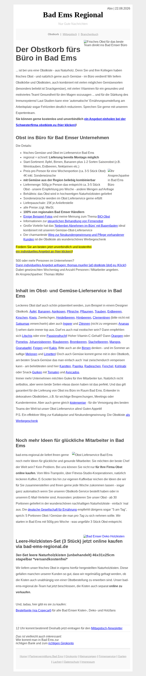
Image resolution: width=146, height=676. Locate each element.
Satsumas (22, 323)
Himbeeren (83, 317)
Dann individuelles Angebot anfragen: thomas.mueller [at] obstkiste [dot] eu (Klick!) (71, 265)
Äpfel (32, 311)
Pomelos (22, 342)
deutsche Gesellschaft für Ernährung (52, 509)
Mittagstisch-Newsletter (106, 628)
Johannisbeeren (40, 342)
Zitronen (84, 323)
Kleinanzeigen (87, 656)
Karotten (65, 366)
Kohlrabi (120, 366)
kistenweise (78, 402)
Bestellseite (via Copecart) (33, 610)
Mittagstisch (70, 34)
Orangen (117, 335)
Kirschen (22, 317)
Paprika (77, 366)
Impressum (88, 661)
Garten (122, 656)
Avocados (72, 372)
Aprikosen (58, 311)
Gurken (37, 372)
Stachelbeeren (98, 342)
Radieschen (92, 366)
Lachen (57, 661)
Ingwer (67, 323)
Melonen (31, 354)
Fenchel (107, 366)
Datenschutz (71, 661)
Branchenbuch (89, 34)
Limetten (50, 354)
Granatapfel (24, 348)
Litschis (27, 335)
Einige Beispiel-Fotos (37, 216)
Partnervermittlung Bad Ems (46, 656)
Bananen (44, 311)
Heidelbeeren (65, 317)
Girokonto (71, 656)
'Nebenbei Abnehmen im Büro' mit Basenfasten (86, 225)
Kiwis (33, 317)
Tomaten (53, 372)
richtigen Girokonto (61, 643)
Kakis (53, 348)
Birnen (86, 348)
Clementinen (101, 317)
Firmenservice (107, 656)
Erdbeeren (114, 311)
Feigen (38, 348)
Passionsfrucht (57, 335)
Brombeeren (78, 342)
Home (23, 656)
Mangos (115, 342)
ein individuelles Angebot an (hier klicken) (44, 251)
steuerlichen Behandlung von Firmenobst (75, 221)
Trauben (100, 311)
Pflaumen (86, 311)
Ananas (123, 323)
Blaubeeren (60, 342)
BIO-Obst (104, 216)
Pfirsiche (73, 311)
